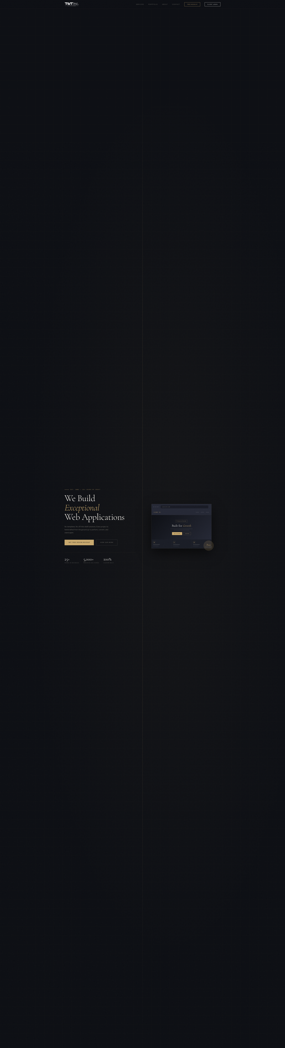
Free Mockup (192, 4)
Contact (176, 4)
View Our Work (106, 542)
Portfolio (153, 4)
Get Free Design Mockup (79, 542)
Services (140, 4)
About (165, 4)
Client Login (212, 4)
